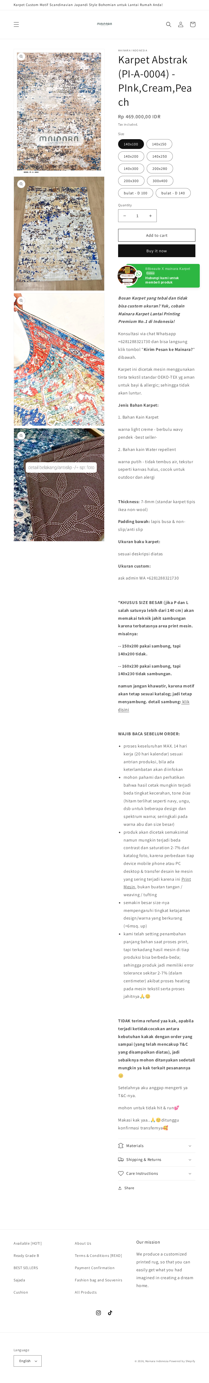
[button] (16, 24)
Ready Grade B (26, 1255)
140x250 (159, 156)
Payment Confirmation (95, 1267)
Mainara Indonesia (157, 1361)
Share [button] (129, 1187)
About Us (83, 1243)
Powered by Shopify (182, 1361)
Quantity (125, 205)
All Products (86, 1292)
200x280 (159, 168)
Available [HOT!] (28, 1243)
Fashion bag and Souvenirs (98, 1280)
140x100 (131, 144)
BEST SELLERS (26, 1267)
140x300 (131, 168)
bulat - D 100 (135, 193)
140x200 (131, 156)
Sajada (19, 1280)
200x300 (131, 180)
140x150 (159, 144)
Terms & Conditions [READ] (98, 1255)
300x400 (160, 180)
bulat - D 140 (173, 193)
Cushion (21, 1292)
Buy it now (156, 250)
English (25, 1361)
